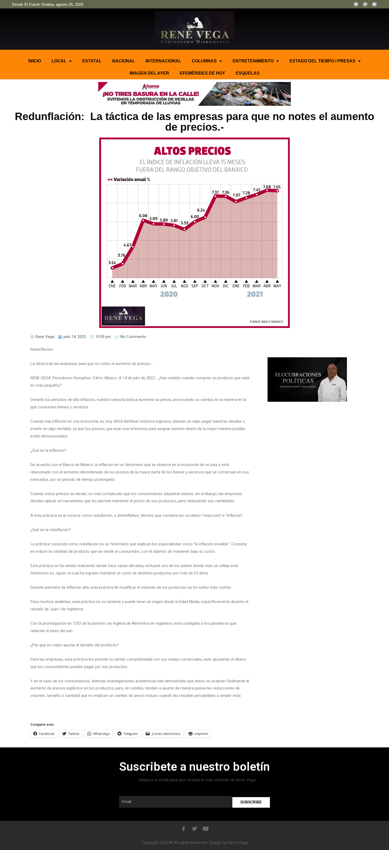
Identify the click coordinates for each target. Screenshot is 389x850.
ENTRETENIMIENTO (253, 61)
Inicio (34, 61)
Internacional (163, 61)
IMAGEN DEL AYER (149, 73)
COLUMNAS (204, 61)
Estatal (92, 61)
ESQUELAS (248, 73)
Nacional (123, 61)
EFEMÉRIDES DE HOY (202, 73)
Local (59, 61)
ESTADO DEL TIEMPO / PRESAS (322, 61)
